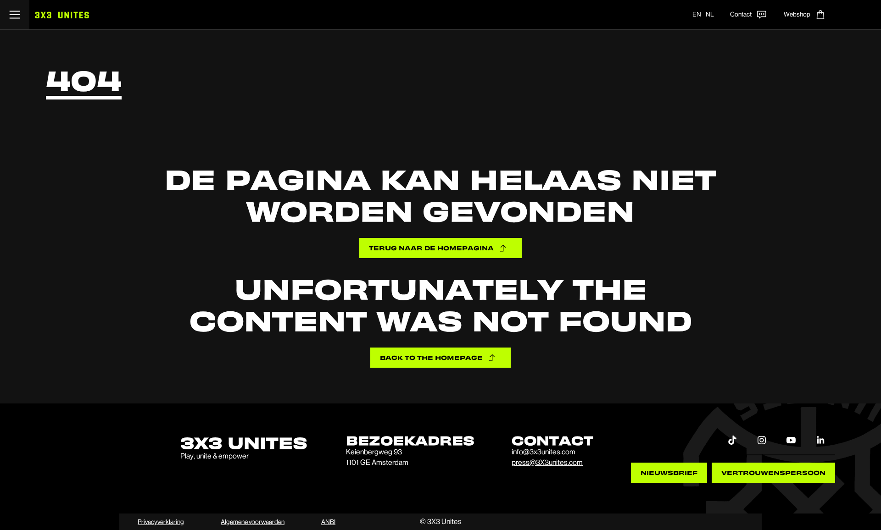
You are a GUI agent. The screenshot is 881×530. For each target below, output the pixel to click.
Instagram (761, 440)
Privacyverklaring (161, 521)
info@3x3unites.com (543, 451)
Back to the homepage (431, 357)
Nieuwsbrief (669, 472)
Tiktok (732, 440)
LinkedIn (820, 440)
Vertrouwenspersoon (773, 472)
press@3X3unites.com (547, 462)
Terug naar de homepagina (431, 248)
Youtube (791, 440)
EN (696, 14)
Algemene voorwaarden (252, 521)
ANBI (328, 521)
